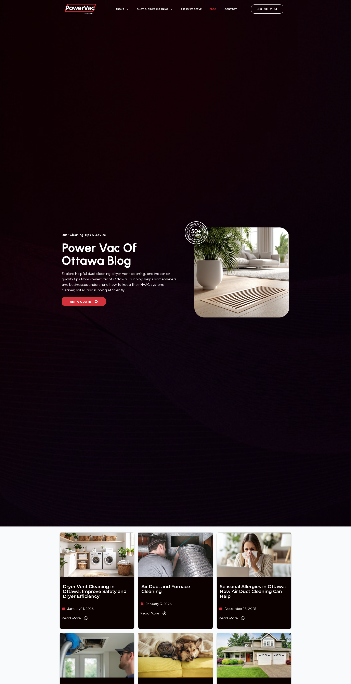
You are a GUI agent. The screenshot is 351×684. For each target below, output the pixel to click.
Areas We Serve (191, 9)
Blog (213, 9)
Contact (230, 9)
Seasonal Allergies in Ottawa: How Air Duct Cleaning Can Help (253, 591)
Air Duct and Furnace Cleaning (165, 589)
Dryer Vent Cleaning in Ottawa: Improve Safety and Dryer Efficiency (95, 591)
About (120, 9)
